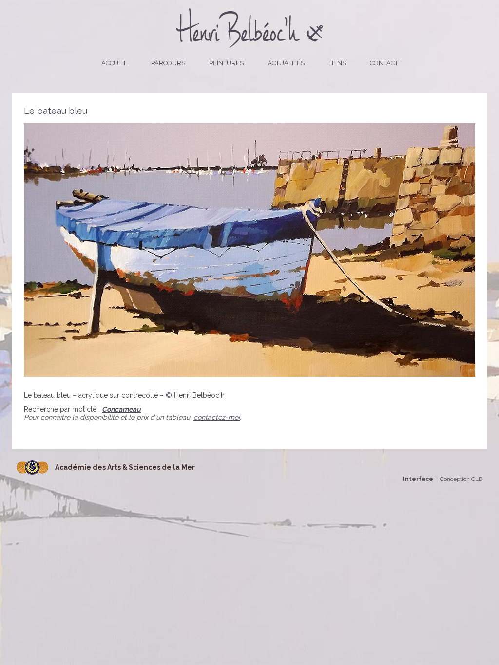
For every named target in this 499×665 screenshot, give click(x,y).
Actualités (286, 63)
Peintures (226, 63)
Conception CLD (461, 479)
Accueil (114, 63)
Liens (337, 63)
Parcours (168, 63)
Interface (418, 479)
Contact (384, 63)
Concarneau (121, 409)
